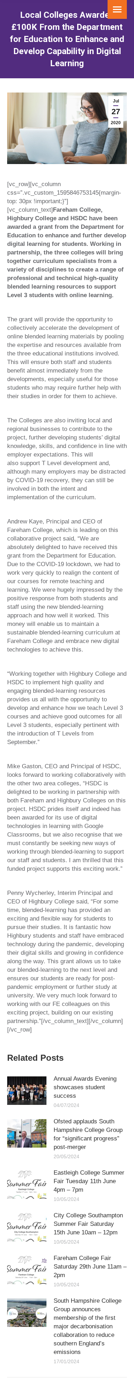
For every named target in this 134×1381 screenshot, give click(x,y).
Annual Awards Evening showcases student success (85, 1087)
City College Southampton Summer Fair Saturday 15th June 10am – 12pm (88, 1224)
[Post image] (26, 1090)
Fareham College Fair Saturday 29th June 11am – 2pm (90, 1267)
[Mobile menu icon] (117, 9)
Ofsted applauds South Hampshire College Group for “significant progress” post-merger (88, 1134)
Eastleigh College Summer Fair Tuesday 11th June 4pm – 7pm (89, 1181)
